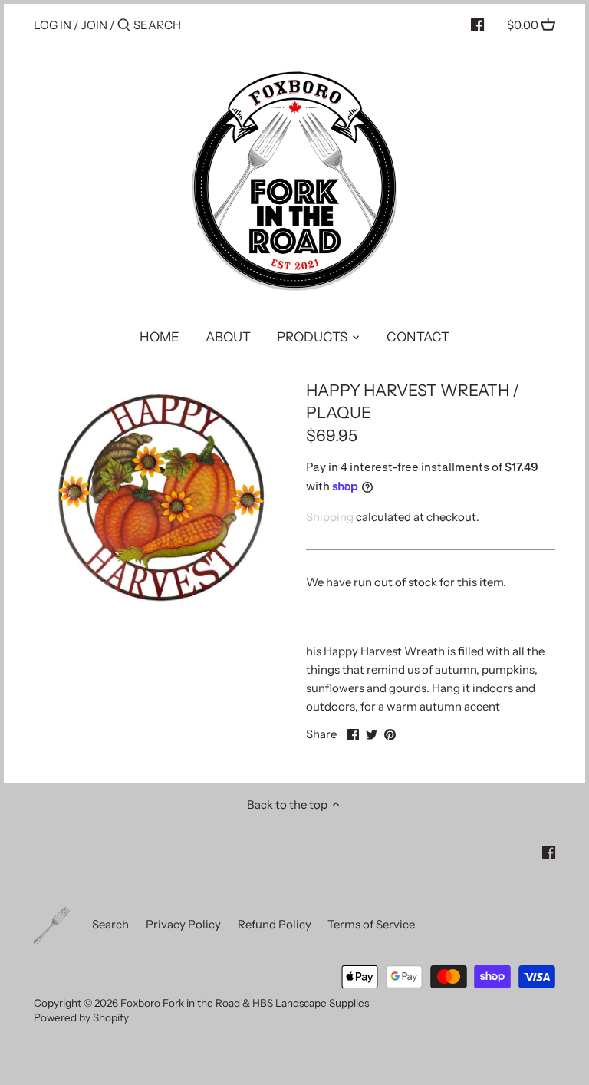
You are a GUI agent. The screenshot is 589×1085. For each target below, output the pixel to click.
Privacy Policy (183, 924)
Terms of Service (371, 924)
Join (94, 25)
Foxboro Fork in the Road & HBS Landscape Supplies (244, 1003)
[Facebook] (477, 24)
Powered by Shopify (81, 1017)
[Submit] (123, 26)
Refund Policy (274, 924)
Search (110, 924)
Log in (52, 25)
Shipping (330, 517)
